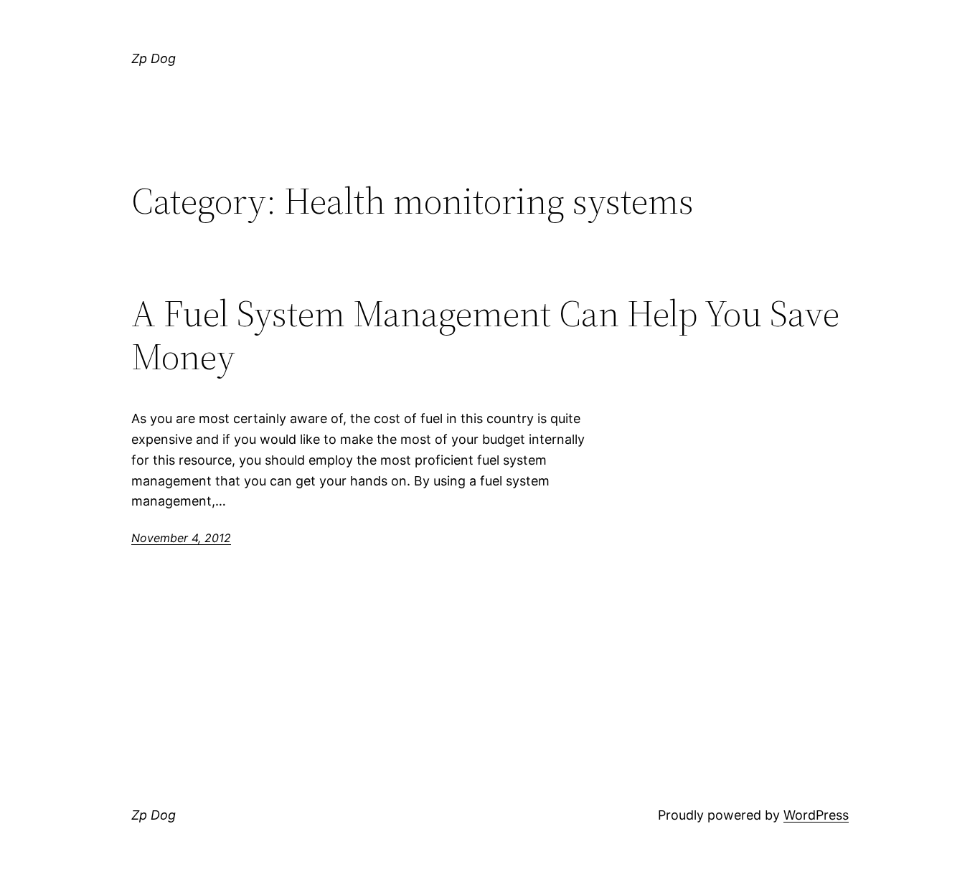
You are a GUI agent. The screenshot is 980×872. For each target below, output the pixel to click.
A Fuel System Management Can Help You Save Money (485, 335)
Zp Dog (153, 58)
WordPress (816, 815)
